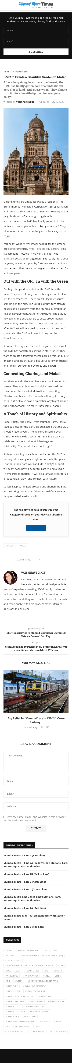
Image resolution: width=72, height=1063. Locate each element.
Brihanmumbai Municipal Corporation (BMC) (42, 955)
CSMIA (7, 971)
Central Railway (13, 960)
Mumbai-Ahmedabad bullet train (43, 981)
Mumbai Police (12, 1016)
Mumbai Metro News (39, 1011)
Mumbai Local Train (14, 1001)
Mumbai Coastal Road (35, 991)
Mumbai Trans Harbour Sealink (19, 1021)
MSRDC (57, 976)
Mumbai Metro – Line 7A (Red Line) (24, 908)
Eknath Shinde (32, 971)
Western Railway (58, 1031)
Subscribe (37, 527)
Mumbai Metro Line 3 (35, 1006)
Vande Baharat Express (16, 1031)
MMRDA (46, 976)
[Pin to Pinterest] (50, 559)
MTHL (7, 981)
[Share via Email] (56, 559)
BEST (47, 950)
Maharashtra (11, 976)
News (58, 1021)
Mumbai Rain (30, 1016)
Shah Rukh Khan (22, 1026)
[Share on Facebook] (45, 559)
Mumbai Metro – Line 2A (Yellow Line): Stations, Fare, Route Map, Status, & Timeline (35, 864)
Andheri (9, 950)
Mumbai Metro (36, 1001)
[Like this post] (41, 559)
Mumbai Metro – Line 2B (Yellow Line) (26, 874)
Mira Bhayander (30, 976)
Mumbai (18, 981)
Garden (9, 545)
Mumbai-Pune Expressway (34, 986)
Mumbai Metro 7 (13, 1006)
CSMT (18, 971)
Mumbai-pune (11, 986)
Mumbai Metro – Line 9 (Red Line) (23, 926)
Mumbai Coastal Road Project (19, 996)
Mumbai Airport (12, 991)
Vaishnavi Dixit (25, 101)
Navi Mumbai (45, 1021)
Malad (22, 545)
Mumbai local (44, 996)
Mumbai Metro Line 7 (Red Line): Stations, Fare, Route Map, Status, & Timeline (32, 898)
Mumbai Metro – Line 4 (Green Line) (25, 889)
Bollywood (10, 955)
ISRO (46, 971)
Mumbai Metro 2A (56, 1001)
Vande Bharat (38, 1031)
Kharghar (57, 971)
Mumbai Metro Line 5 (15, 1011)
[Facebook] (32, 1056)
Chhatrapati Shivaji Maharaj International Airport (29, 965)
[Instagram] (39, 1056)
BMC (55, 950)
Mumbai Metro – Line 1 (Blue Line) (24, 855)
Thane (38, 1026)
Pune (7, 1026)
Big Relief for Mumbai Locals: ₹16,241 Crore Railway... (36, 720)
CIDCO (61, 965)
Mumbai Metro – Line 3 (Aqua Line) (24, 881)
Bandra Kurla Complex (28, 950)
